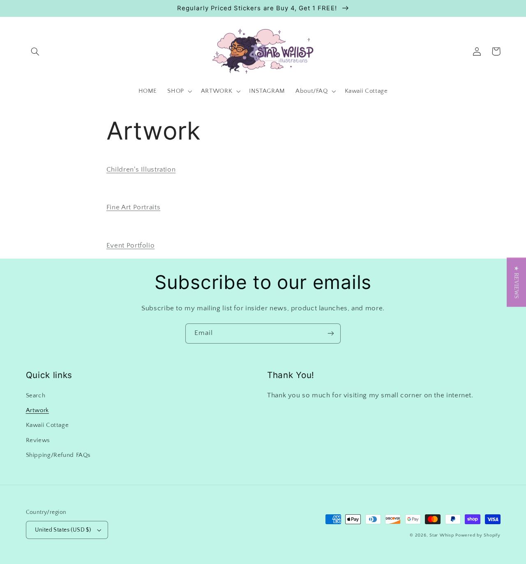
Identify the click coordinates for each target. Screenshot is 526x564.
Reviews (38, 440)
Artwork (37, 410)
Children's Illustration (141, 169)
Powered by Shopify (477, 535)
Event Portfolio (130, 245)
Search (36, 395)
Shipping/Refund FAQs (58, 455)
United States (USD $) (63, 530)
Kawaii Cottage (47, 425)
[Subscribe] (330, 333)
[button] (35, 51)
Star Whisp (441, 535)
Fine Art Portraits (133, 207)
